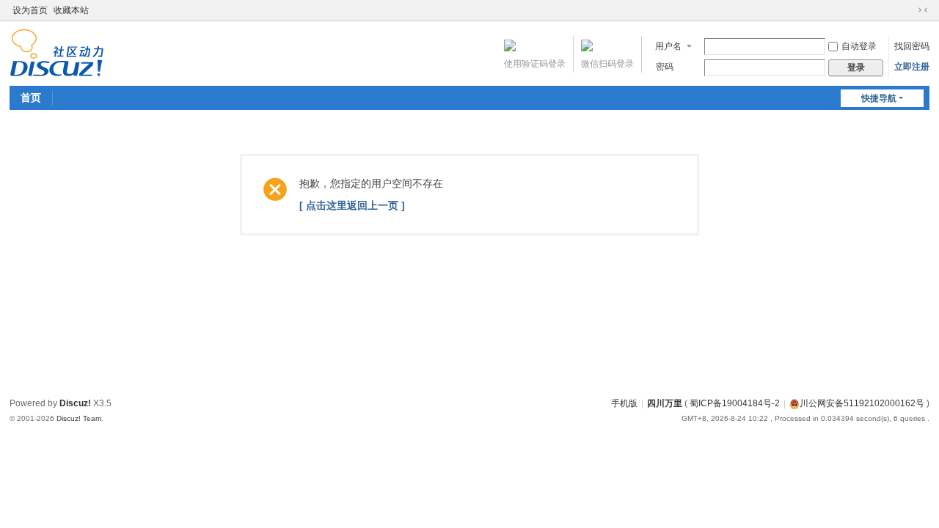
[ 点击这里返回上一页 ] (352, 205)
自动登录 (859, 46)
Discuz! (75, 403)
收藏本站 (71, 10)
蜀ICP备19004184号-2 (735, 403)
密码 (664, 67)
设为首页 (30, 10)
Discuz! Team (78, 418)
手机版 (624, 403)
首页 (31, 97)
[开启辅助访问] (909, 10)
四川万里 (664, 403)
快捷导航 (878, 98)
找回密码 (911, 46)
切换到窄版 (922, 10)
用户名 (668, 46)
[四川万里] (57, 52)
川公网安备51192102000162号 (862, 403)
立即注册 (911, 67)
